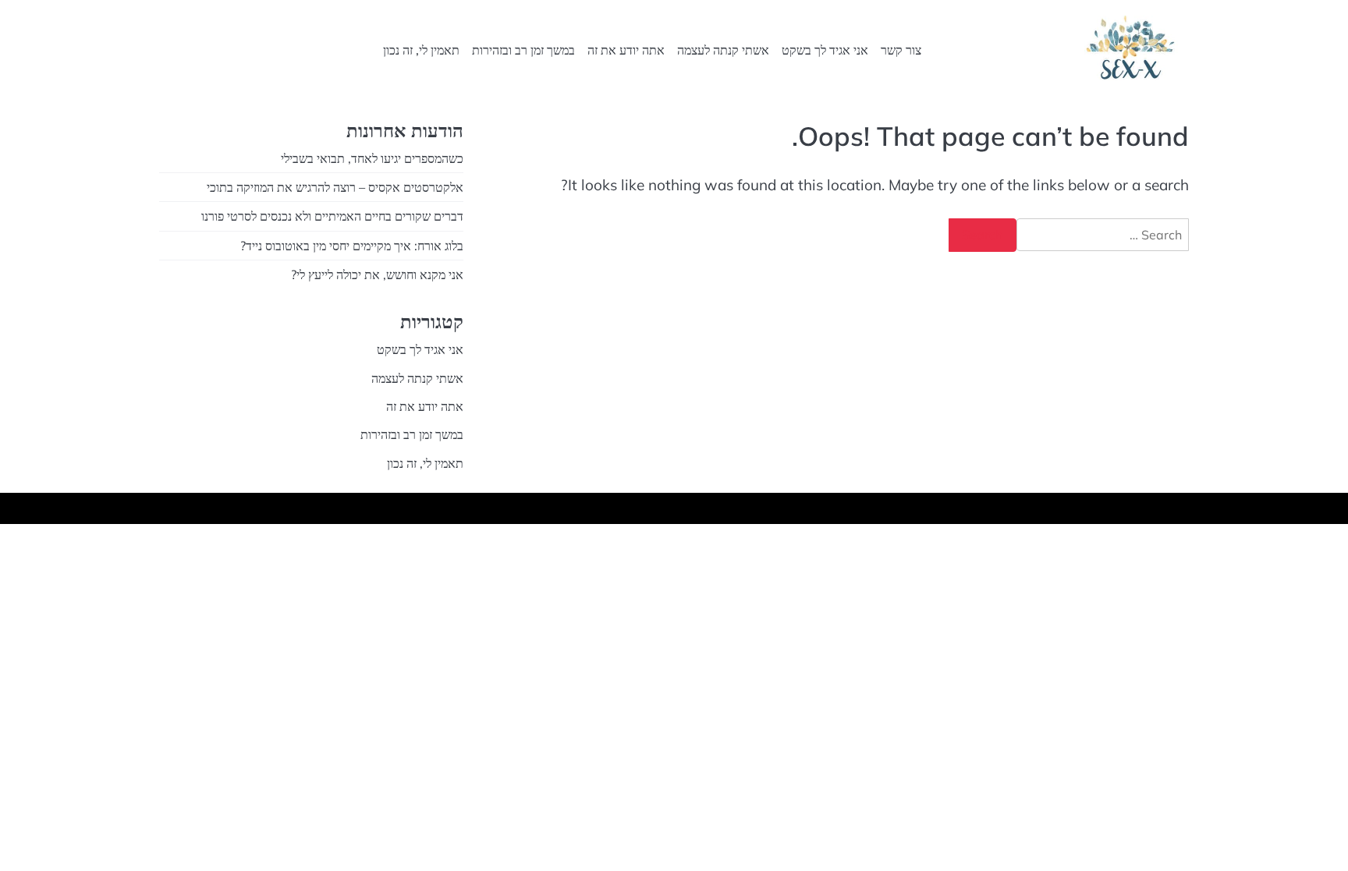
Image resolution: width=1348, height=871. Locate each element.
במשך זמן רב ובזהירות (523, 50)
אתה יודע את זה (626, 50)
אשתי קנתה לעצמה (723, 50)
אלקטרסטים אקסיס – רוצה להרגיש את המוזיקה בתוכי (335, 187)
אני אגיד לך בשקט (825, 50)
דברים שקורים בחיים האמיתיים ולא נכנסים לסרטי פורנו (332, 216)
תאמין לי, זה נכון (421, 50)
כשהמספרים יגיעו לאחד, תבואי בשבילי (372, 158)
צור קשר (901, 50)
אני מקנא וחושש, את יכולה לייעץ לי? (377, 274)
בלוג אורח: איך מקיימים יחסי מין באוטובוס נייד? (351, 245)
